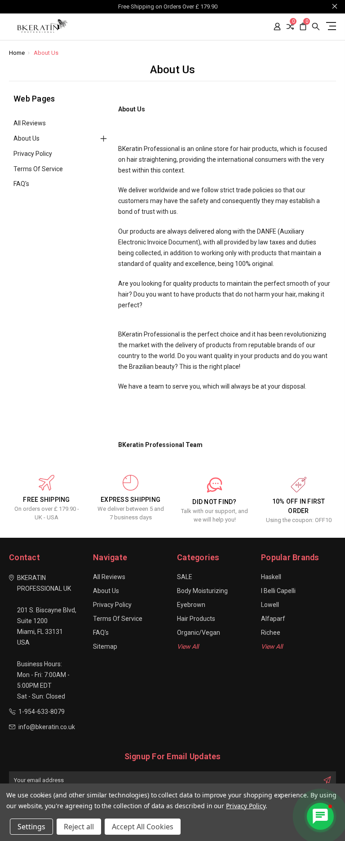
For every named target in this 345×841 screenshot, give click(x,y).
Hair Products (196, 618)
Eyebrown (191, 604)
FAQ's (21, 183)
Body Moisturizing (202, 590)
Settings (31, 827)
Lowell (270, 604)
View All (188, 646)
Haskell (271, 576)
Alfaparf (273, 618)
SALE (184, 576)
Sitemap (105, 646)
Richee (270, 632)
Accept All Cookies (142, 827)
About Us (26, 138)
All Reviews (29, 123)
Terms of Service (38, 169)
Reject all (79, 827)
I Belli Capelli (278, 590)
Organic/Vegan (198, 632)
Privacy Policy (32, 153)
